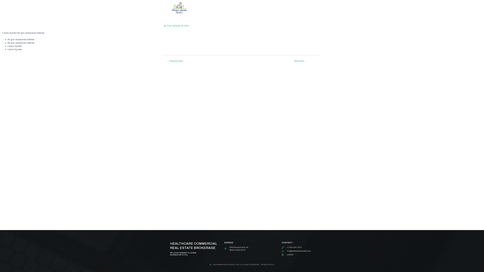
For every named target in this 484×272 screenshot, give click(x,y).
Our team (249, 8)
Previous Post (175, 61)
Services (232, 8)
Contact (265, 8)
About (217, 8)
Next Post (300, 61)
